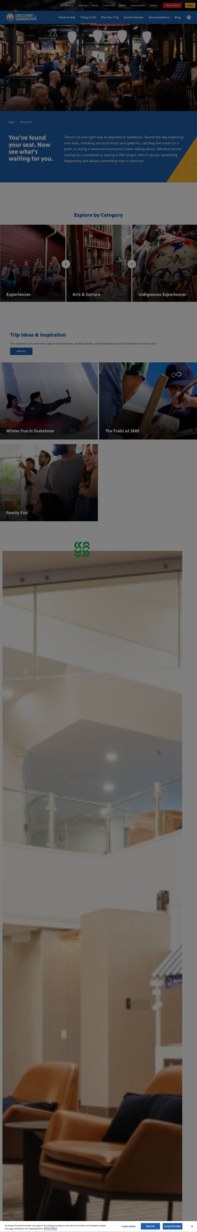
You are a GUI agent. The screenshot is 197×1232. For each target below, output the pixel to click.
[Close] (192, 1226)
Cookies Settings (128, 1226)
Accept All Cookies (172, 1226)
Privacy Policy (50, 1229)
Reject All (150, 1226)
